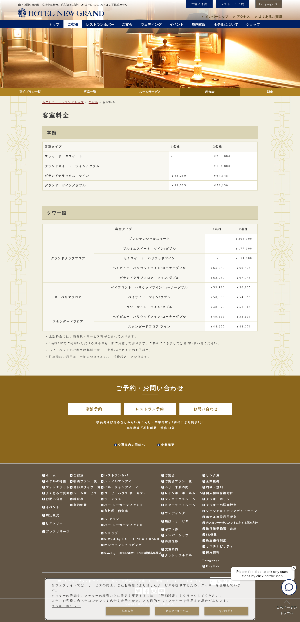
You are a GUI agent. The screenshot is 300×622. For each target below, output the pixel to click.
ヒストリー (54, 523)
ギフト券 (172, 529)
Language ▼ (268, 4)
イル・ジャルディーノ (121, 487)
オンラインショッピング (123, 544)
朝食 (270, 91)
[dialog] (150, 599)
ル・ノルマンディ (118, 481)
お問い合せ (54, 499)
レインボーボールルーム (184, 493)
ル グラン (111, 519)
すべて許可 (226, 611)
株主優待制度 (216, 540)
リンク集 (213, 475)
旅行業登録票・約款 (221, 528)
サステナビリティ (219, 546)
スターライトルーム (180, 505)
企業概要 (168, 444)
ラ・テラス (112, 499)
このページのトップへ (287, 610)
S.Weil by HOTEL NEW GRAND (131, 539)
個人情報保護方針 (219, 493)
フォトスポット (58, 487)
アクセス (241, 16)
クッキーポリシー (219, 499)
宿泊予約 (94, 409)
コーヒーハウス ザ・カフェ (125, 493)
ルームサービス (150, 91)
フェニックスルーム (180, 499)
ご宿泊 (93, 102)
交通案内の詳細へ (131, 444)
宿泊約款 (80, 505)
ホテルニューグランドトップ (63, 102)
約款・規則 (214, 487)
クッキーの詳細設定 (221, 505)
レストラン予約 (233, 4)
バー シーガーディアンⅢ (123, 525)
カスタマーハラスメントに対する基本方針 (232, 522)
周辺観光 (53, 515)
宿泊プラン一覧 (30, 91)
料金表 (210, 91)
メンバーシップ (214, 16)
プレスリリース (58, 531)
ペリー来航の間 (177, 487)
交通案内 (172, 549)
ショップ (111, 533)
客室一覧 (90, 91)
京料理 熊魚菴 (116, 510)
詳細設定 (127, 611)
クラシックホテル (178, 555)
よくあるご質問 (268, 16)
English (212, 566)
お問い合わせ (205, 409)
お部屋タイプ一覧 (87, 487)
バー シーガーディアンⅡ (123, 505)
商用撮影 (172, 541)
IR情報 (211, 534)
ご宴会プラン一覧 (178, 481)
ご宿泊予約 (199, 4)
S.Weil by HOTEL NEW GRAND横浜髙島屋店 (132, 553)
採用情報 (213, 552)
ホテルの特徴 (56, 481)
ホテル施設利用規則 (221, 516)
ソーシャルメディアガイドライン (231, 510)
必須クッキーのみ (177, 611)
